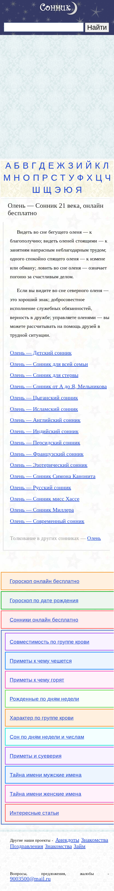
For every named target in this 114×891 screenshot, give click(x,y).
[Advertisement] (57, 94)
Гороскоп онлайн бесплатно (44, 581)
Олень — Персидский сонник (45, 442)
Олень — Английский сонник (45, 420)
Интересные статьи (34, 813)
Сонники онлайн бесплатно (44, 620)
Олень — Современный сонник (47, 521)
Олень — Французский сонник (47, 454)
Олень (94, 538)
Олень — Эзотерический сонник (48, 465)
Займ (80, 846)
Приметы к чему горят (37, 680)
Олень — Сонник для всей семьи (49, 364)
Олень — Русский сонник (40, 487)
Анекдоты (67, 840)
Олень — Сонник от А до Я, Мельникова (58, 386)
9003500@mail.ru (30, 879)
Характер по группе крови (42, 718)
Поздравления (26, 846)
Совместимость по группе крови (49, 642)
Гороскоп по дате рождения (44, 600)
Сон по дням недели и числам (47, 737)
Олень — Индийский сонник (44, 431)
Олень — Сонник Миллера (42, 510)
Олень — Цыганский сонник (44, 398)
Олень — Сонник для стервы (44, 375)
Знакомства (94, 840)
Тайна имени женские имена (45, 794)
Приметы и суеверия (35, 756)
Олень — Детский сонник (41, 353)
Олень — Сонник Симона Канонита (52, 476)
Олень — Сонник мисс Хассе (44, 499)
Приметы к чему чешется (41, 661)
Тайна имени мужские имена (46, 775)
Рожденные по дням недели (44, 699)
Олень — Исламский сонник (44, 409)
